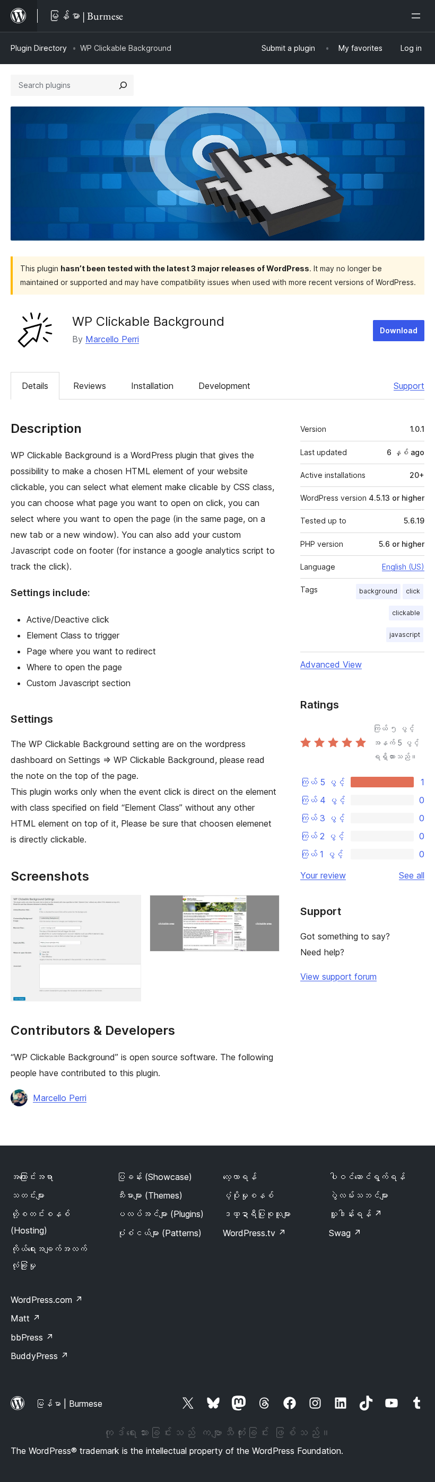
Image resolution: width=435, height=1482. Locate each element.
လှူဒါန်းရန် (355, 1214)
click (413, 591)
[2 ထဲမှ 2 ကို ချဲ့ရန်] (265, 909)
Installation (152, 385)
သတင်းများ (28, 1195)
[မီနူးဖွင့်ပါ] (418, 16)
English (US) (403, 566)
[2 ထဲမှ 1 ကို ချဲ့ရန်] (126, 909)
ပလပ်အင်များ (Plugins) (160, 1214)
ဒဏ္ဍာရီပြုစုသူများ (257, 1214)
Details (35, 385)
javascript (404, 634)
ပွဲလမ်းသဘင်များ (358, 1195)
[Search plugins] (123, 85)
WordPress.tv (254, 1233)
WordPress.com (47, 1299)
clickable (406, 613)
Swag (345, 1233)
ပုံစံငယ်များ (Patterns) (159, 1233)
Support (409, 385)
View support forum (338, 976)
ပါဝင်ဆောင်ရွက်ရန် (367, 1177)
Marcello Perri (112, 339)
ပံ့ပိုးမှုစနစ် (248, 1195)
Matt (25, 1318)
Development (224, 385)
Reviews (89, 385)
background (378, 591)
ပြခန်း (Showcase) (154, 1177)
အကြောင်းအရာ (32, 1177)
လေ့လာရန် (240, 1177)
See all (411, 875)
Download (398, 330)
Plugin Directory (39, 47)
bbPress (32, 1337)
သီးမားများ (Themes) (149, 1195)
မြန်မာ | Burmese (69, 1403)
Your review (323, 875)
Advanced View (331, 664)
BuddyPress (39, 1356)
